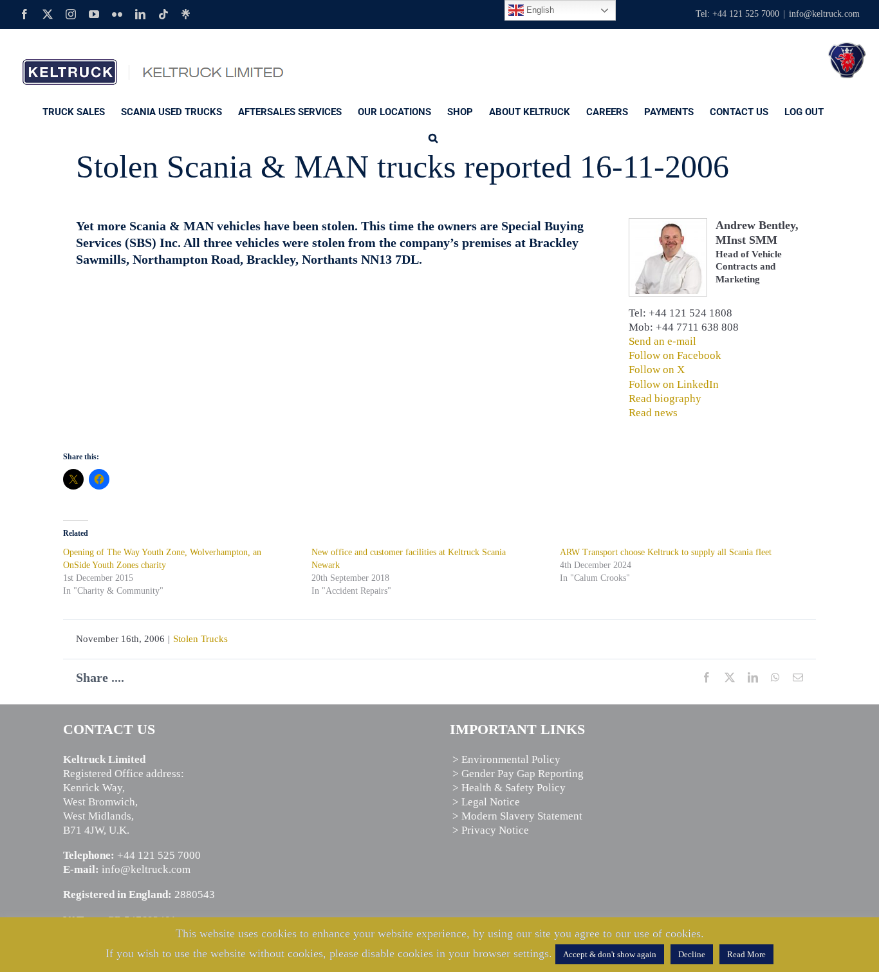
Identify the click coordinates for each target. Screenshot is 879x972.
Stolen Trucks (200, 639)
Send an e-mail (662, 341)
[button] (433, 137)
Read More (746, 954)
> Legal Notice (486, 802)
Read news (653, 413)
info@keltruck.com (824, 14)
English (539, 10)
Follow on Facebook (675, 355)
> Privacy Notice (490, 830)
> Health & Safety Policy (509, 788)
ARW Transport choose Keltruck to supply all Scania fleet (666, 552)
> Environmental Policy (506, 759)
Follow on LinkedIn (674, 384)
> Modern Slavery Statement (517, 816)
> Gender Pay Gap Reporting (518, 773)
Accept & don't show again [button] (609, 954)
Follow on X (657, 369)
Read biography (665, 398)
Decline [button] (691, 954)
